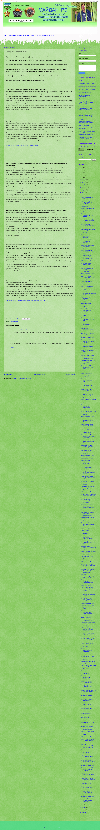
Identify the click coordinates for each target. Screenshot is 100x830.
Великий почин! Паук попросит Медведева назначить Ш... (87, 446)
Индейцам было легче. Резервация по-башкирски (87, 709)
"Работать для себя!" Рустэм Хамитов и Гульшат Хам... (86, 792)
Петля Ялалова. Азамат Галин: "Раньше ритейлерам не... (87, 672)
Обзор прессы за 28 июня (87, 260)
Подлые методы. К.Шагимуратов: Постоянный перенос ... (88, 581)
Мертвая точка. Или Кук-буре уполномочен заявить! (86, 137)
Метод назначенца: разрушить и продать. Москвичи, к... (87, 462)
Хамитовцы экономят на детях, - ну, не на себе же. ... (87, 488)
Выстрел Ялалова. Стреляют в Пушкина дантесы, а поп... (87, 501)
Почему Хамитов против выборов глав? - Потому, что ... (88, 639)
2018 (81, 167)
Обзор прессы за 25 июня (87, 371)
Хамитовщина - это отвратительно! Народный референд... (87, 537)
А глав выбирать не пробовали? (86, 705)
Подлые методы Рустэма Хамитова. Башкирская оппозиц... (87, 288)
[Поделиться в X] (26, 319)
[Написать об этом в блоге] (24, 319)
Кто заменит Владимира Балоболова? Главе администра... (87, 751)
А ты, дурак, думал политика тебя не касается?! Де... (86, 264)
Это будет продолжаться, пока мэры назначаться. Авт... (88, 686)
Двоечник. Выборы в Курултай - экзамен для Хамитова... (87, 800)
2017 (81, 170)
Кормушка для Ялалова (87, 458)
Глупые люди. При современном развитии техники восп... (87, 329)
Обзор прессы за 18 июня (87, 603)
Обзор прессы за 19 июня (87, 562)
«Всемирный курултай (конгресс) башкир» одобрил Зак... (87, 629)
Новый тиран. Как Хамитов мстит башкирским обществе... (88, 483)
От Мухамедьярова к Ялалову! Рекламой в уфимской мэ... (87, 650)
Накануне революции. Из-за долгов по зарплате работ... (88, 385)
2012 (81, 815)
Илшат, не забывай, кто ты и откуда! (88, 662)
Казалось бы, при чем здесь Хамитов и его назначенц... (88, 553)
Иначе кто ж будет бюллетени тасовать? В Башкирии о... (87, 346)
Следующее (8, 374)
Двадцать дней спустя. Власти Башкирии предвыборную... (87, 599)
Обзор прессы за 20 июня (87, 492)
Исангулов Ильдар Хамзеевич (86, 714)
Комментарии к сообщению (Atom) (22, 378)
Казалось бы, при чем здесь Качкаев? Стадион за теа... (88, 519)
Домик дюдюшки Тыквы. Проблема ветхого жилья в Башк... (88, 607)
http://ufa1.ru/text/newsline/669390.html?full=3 (17, 111)
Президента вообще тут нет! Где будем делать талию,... (87, 774)
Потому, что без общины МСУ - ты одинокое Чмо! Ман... (88, 524)
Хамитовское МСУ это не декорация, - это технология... (88, 241)
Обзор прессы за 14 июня (87, 737)
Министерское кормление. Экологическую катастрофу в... (88, 236)
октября (84, 185)
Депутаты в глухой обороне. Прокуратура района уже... (87, 277)
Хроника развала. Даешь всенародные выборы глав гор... (87, 756)
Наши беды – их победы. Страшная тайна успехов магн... (88, 220)
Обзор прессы (14, 321)
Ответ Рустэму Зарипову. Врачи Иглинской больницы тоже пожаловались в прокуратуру (87, 133)
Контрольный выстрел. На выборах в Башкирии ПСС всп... (88, 740)
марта (83, 810)
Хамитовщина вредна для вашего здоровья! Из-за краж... (88, 362)
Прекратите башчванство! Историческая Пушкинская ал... (88, 246)
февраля (84, 812)
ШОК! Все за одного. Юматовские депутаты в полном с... (88, 251)
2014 (81, 175)
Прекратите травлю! (86, 585)
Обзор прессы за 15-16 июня (87, 695)
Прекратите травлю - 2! (87, 528)
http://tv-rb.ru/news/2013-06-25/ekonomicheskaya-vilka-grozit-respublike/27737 (25, 300)
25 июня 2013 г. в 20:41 (22, 341)
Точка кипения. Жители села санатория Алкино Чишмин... (87, 532)
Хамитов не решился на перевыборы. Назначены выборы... (88, 594)
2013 (81, 177)
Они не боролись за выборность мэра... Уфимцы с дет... (86, 718)
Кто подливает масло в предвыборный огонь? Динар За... (87, 215)
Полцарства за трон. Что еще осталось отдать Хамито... (87, 658)
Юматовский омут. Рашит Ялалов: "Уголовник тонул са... (88, 231)
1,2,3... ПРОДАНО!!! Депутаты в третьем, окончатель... (87, 283)
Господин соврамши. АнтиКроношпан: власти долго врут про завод (86, 127)
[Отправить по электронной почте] (23, 319)
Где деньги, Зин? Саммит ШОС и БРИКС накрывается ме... (87, 514)
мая (83, 804)
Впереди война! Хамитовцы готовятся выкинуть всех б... (88, 495)
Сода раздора (84, 206)
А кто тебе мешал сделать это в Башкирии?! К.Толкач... (88, 467)
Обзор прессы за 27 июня (87, 273)
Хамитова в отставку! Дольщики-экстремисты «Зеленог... (88, 420)
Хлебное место (85, 510)
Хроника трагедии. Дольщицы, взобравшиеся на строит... (86, 299)
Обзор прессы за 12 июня (87, 796)
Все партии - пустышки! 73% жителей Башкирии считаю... (88, 565)
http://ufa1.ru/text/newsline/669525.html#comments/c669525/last (22, 145)
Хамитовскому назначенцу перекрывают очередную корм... (88, 319)
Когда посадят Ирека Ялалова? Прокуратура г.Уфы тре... (87, 375)
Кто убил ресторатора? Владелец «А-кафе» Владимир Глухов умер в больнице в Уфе (87, 102)
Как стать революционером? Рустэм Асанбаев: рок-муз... (87, 613)
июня (83, 195)
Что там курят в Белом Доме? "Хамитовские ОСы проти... (87, 270)
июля (83, 192)
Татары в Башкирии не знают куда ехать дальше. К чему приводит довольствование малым (86, 109)
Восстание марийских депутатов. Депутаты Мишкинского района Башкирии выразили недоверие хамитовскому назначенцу (87, 90)
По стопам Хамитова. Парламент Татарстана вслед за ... (87, 225)
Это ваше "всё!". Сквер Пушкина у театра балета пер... (88, 558)
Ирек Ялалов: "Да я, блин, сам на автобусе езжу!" (88, 723)
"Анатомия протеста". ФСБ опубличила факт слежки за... (88, 210)
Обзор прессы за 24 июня (87, 416)
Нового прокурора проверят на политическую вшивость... (86, 407)
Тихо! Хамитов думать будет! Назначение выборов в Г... (87, 645)
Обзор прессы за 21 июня (87, 455)
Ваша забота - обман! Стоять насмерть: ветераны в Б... (86, 390)
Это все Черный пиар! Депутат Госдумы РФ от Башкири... (88, 589)
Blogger (58, 827)
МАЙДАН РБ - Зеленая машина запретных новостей (87, 84)
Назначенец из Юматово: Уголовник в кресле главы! (87, 380)
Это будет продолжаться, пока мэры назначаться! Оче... (88, 542)
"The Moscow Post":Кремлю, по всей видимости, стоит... (88, 634)
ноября (84, 182)
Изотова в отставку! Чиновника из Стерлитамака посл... (87, 700)
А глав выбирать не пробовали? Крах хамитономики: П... (87, 257)
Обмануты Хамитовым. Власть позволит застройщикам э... (87, 728)
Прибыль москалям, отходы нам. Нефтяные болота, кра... (88, 401)
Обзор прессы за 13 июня (87, 765)
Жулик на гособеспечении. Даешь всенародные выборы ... (88, 624)
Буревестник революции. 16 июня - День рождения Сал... (88, 691)
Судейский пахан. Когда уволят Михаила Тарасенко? (87, 310)
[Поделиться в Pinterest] (29, 319)
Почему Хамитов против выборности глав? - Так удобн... (87, 733)
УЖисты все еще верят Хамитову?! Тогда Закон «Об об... (88, 779)
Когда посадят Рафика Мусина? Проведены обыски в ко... (87, 367)
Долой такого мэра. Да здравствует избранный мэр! (88, 396)
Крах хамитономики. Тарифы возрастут (86, 681)
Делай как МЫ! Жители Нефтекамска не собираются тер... (87, 431)
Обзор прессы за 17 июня (87, 654)
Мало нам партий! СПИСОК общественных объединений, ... (88, 436)
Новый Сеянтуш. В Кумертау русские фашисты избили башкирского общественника (86, 121)
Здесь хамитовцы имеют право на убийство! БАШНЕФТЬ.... (87, 202)
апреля (83, 807)
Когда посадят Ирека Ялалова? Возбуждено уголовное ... (87, 341)
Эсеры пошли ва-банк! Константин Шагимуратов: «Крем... (88, 506)
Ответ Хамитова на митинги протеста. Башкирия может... (86, 619)
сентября (84, 187)
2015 (81, 172)
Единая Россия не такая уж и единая (88, 314)
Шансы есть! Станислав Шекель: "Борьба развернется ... (87, 571)
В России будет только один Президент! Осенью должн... (88, 413)
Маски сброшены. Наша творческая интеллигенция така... (87, 357)
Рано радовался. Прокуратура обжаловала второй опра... (88, 547)
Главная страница (39, 374)
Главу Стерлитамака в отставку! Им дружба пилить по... (87, 425)
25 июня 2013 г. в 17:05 (22, 330)
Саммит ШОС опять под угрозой (87, 334)
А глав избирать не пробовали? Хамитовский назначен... (88, 293)
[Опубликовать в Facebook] (27, 319)
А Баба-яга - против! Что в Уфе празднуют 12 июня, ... (88, 761)
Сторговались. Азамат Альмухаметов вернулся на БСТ (88, 477)
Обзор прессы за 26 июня (87, 337)
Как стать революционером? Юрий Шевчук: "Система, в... (88, 576)
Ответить (12, 336)
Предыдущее (70, 374)
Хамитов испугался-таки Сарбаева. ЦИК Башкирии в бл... (87, 677)
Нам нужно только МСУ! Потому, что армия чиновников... (87, 769)
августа (84, 190)
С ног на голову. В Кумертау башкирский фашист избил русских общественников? (86, 115)
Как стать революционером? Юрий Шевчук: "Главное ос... (88, 746)
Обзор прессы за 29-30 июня (87, 197)
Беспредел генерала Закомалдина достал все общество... (88, 472)
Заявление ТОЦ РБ (86, 783)
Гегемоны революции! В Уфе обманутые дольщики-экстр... (87, 324)
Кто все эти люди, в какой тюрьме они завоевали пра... (87, 441)
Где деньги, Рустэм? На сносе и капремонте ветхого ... (87, 452)
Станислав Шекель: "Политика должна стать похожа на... (88, 305)
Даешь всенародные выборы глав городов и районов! (87, 787)
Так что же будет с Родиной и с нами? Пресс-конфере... (88, 667)
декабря (84, 179)
